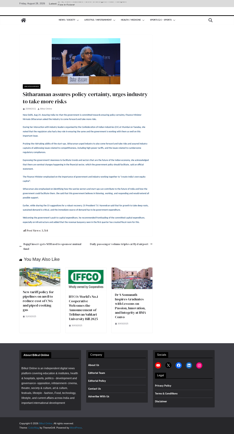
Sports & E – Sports (161, 20)
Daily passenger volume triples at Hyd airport (119, 244)
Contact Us (94, 389)
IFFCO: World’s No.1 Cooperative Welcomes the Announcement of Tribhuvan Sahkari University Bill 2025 (83, 307)
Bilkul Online (46, 109)
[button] (77, 20)
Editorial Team (96, 373)
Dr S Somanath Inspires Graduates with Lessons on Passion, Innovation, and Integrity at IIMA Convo (130, 305)
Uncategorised (31, 86)
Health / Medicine (131, 20)
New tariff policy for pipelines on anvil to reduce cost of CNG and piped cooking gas (38, 301)
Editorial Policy (97, 381)
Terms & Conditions (166, 393)
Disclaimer (161, 401)
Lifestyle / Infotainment (98, 20)
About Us (93, 365)
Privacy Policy (163, 385)
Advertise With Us (98, 396)
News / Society (67, 20)
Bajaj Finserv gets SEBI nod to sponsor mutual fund (52, 246)
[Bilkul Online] (23, 20)
